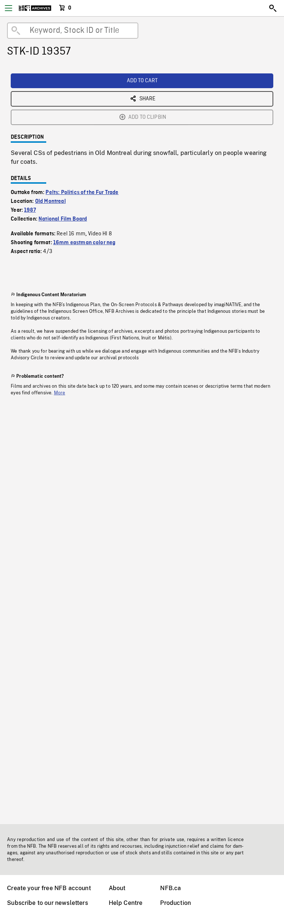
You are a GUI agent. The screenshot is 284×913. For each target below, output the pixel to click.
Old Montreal (50, 201)
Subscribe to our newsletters (47, 902)
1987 (30, 210)
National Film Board (62, 219)
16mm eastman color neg (84, 243)
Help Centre (126, 902)
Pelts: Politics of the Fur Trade (81, 193)
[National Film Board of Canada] (34, 8)
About (117, 888)
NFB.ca (170, 888)
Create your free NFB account (49, 888)
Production (175, 902)
